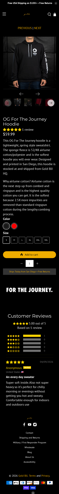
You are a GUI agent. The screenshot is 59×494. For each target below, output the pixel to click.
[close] (55, 3)
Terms (32, 475)
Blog (29, 452)
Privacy (45, 475)
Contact (29, 432)
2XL (38, 240)
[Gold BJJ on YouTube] (29, 425)
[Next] (37, 94)
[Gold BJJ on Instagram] (35, 425)
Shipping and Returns (29, 437)
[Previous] (21, 94)
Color (6, 219)
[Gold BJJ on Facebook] (24, 425)
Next (37, 28)
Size (5, 233)
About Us (29, 457)
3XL (46, 240)
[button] (12, 130)
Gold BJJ (23, 475)
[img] (15, 362)
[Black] (6, 226)
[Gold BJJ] (26, 14)
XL (30, 240)
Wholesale (29, 447)
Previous (25, 28)
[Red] (14, 226)
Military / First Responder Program (29, 442)
